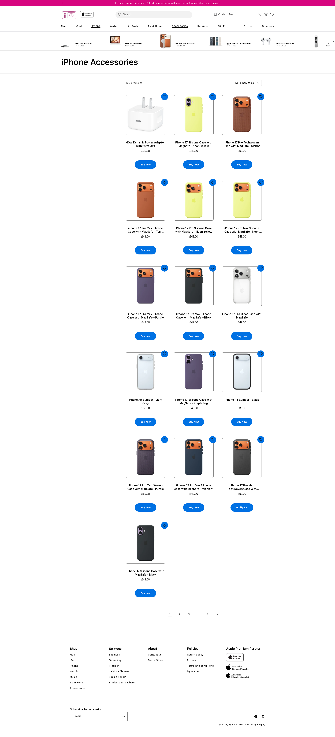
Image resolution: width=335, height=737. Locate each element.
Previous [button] (63, 3)
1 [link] (170, 614)
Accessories (77, 688)
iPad (72, 660)
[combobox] (154, 14)
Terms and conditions (200, 665)
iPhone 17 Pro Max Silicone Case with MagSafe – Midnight (193, 487)
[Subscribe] (123, 716)
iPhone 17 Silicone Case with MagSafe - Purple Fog (193, 401)
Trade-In (114, 665)
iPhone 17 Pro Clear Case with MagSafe (242, 315)
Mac (72, 654)
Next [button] (272, 3)
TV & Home (76, 682)
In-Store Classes (119, 671)
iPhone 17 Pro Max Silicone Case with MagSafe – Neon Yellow (241, 230)
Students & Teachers (122, 682)
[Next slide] (332, 41)
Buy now (145, 164)
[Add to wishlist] (164, 96)
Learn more (211, 3)
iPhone (74, 665)
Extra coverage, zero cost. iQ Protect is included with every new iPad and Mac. (166, 3)
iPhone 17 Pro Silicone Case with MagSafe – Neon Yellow (193, 230)
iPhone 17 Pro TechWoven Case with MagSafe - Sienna (242, 144)
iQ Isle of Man (236, 725)
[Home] (69, 15)
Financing (115, 660)
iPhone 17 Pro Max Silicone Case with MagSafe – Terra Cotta (145, 230)
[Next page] (217, 614)
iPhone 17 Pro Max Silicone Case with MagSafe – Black (193, 315)
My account (194, 671)
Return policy (195, 654)
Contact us (155, 654)
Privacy (191, 660)
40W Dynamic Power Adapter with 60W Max (145, 144)
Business (114, 654)
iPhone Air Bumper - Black (242, 399)
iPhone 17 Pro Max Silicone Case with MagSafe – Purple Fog (145, 315)
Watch (74, 671)
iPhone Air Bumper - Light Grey (145, 401)
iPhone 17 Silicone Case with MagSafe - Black (145, 572)
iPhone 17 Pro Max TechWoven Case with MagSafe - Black (241, 487)
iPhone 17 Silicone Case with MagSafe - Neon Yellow (193, 144)
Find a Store (155, 660)
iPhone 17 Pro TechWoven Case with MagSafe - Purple (145, 487)
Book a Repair (117, 677)
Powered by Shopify (254, 725)
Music (73, 677)
